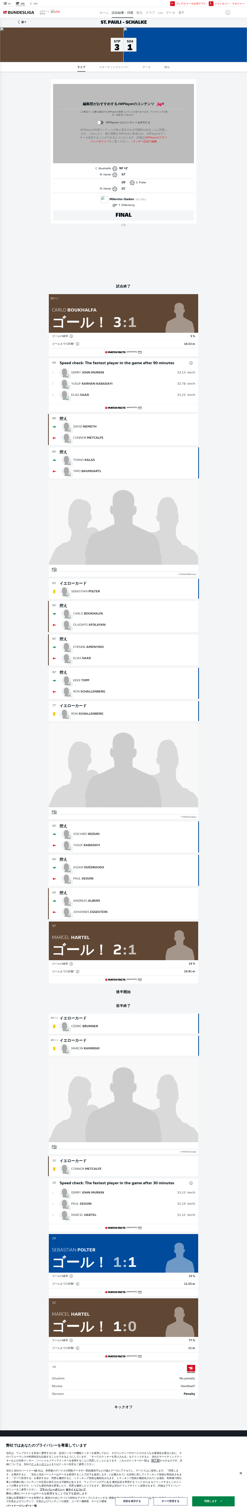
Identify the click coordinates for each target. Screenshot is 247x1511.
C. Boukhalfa (103, 168)
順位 (139, 12)
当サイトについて (76, 1489)
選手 (181, 12)
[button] (226, 12)
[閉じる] (241, 1473)
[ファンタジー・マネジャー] (211, 3)
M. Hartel (105, 174)
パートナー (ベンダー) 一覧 (21, 1506)
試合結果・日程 (122, 12)
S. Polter (141, 182)
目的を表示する (132, 1501)
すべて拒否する (170, 1501)
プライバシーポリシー (52, 1489)
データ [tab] (147, 67)
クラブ (150, 12)
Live (160, 12)
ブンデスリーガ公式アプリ (191, 3)
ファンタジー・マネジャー (230, 3)
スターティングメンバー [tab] (114, 67)
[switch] (100, 122)
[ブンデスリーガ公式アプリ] (172, 3)
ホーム (104, 12)
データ (170, 12)
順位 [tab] (167, 67)
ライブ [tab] (81, 67)
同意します (210, 1501)
